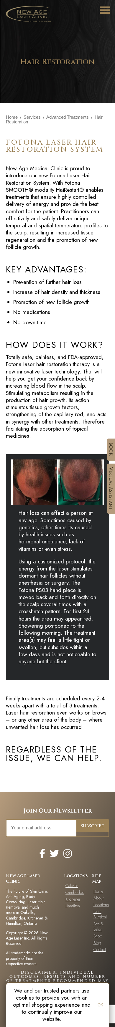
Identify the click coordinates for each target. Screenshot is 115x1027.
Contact (99, 949)
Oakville (71, 885)
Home (12, 117)
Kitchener (72, 899)
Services (32, 117)
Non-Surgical (100, 914)
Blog (97, 942)
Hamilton (72, 906)
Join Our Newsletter (57, 811)
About (98, 898)
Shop (97, 936)
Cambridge (73, 892)
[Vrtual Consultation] (111, 489)
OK (100, 1005)
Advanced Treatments (67, 117)
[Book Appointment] (111, 450)
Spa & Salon (98, 926)
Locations (101, 904)
